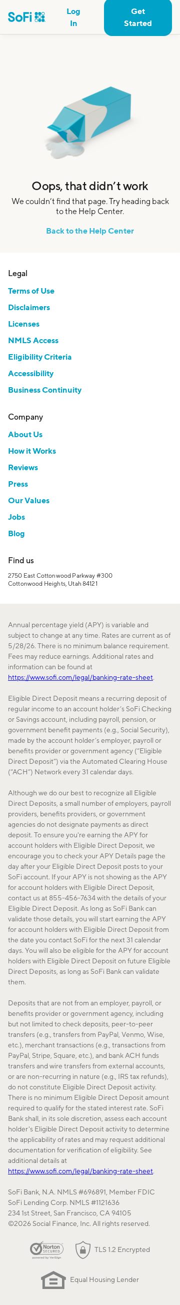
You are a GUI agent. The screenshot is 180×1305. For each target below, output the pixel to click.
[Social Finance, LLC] (27, 17)
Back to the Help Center (90, 231)
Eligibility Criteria (40, 357)
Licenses (24, 324)
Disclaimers (29, 307)
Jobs (16, 517)
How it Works (32, 451)
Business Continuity (45, 390)
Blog (16, 533)
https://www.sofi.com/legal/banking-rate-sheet (80, 677)
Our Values (29, 500)
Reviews (23, 467)
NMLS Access (33, 340)
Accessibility (31, 373)
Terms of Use (31, 291)
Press (18, 484)
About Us (25, 434)
